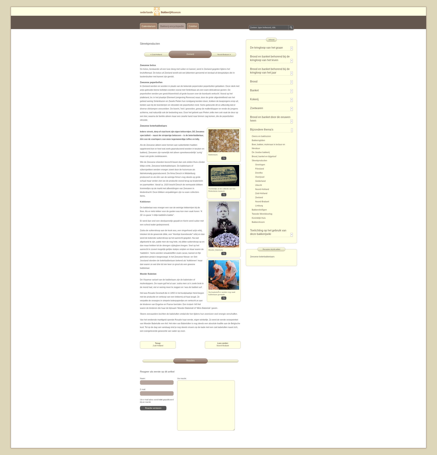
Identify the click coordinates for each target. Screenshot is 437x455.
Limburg (259, 206)
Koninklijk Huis (259, 218)
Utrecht (258, 185)
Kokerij (254, 99)
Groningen (260, 164)
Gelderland (260, 181)
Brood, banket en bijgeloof (264, 156)
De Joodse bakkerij (261, 152)
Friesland (259, 169)
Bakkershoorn (258, 222)
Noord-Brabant (223, 54)
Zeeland (259, 197)
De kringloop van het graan (266, 47)
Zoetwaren (256, 108)
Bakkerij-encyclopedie (172, 26)
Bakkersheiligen (259, 210)
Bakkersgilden (258, 140)
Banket (254, 90)
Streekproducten (259, 160)
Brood (253, 81)
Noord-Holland (262, 189)
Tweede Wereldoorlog (262, 214)
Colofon (193, 26)
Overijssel (259, 177)
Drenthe (259, 173)
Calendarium (149, 26)
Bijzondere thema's (261, 129)
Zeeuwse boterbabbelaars (262, 256)
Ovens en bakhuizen (261, 136)
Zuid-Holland (157, 54)
